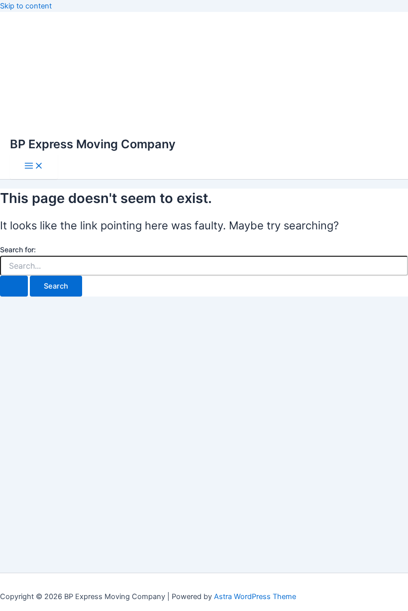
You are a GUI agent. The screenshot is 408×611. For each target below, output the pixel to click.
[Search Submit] (14, 286)
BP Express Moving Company (93, 144)
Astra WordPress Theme (255, 596)
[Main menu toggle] (34, 166)
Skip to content (26, 5)
